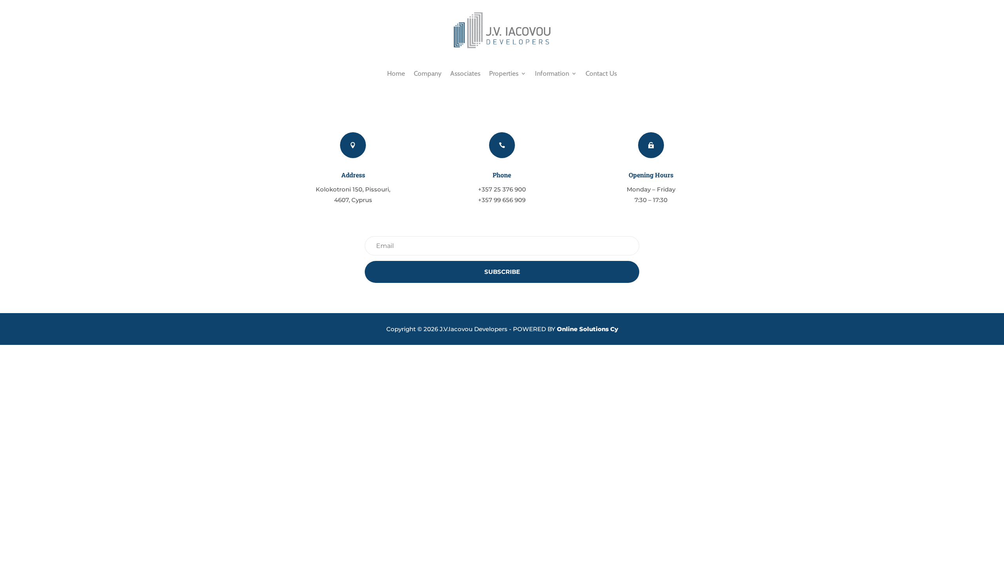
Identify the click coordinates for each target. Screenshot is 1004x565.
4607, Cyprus (353, 200)
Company (428, 73)
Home (396, 73)
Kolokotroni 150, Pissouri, (353, 189)
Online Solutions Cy (587, 329)
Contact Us (601, 73)
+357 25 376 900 (502, 189)
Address (353, 175)
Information (552, 73)
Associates (465, 73)
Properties (503, 73)
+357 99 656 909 (502, 200)
